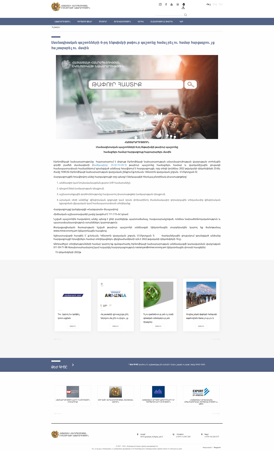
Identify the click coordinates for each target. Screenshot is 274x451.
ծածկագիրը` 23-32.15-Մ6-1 (109, 165)
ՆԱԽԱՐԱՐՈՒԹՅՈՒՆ (62, 21)
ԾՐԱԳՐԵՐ (103, 21)
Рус (221, 4)
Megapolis (217, 447)
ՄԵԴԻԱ (141, 21)
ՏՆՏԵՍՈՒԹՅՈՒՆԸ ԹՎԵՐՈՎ (161, 21)
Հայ (208, 4)
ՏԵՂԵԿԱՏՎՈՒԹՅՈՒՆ (122, 21)
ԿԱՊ (181, 21)
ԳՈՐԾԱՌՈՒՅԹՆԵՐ (84, 21)
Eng (215, 4)
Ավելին (73, 326)
